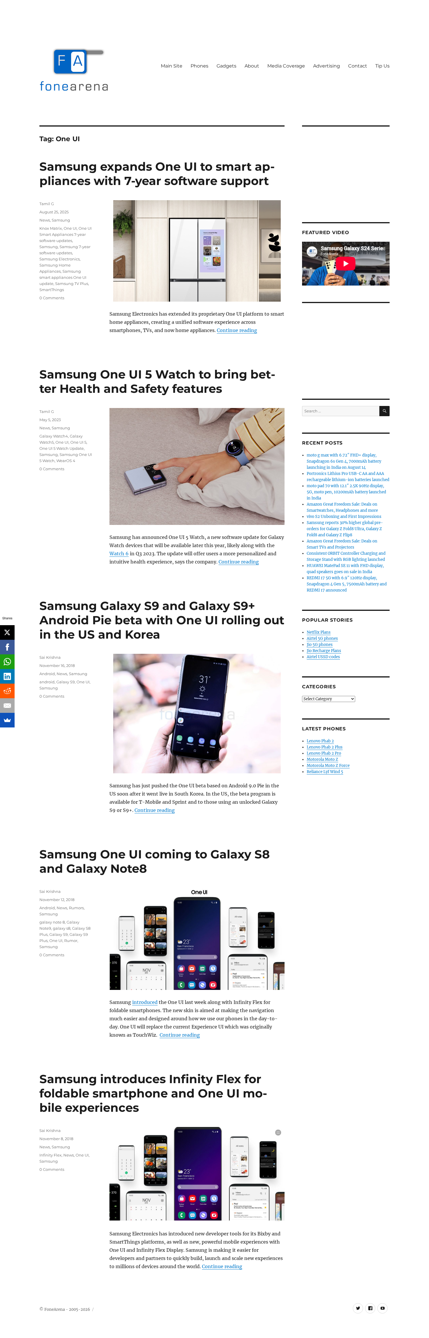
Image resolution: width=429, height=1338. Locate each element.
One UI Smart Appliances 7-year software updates (65, 234)
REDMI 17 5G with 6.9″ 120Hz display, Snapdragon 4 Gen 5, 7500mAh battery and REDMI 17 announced (347, 584)
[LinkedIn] (7, 676)
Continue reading (237, 330)
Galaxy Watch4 (53, 436)
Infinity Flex (50, 1155)
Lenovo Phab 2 (320, 741)
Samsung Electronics (59, 259)
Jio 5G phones (320, 644)
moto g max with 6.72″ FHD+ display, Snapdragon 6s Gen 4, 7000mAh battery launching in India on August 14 (344, 461)
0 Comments (51, 297)
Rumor (70, 940)
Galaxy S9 (65, 682)
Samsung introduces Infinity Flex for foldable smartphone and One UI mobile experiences (153, 1093)
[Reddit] (7, 691)
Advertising (326, 66)
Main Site (171, 66)
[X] (7, 632)
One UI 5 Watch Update (61, 448)
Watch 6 (119, 553)
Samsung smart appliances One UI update (62, 277)
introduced (145, 1002)
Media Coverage (286, 66)
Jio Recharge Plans (324, 650)
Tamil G (46, 203)
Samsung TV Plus (71, 283)
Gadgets (226, 66)
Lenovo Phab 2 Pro (324, 753)
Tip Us (382, 66)
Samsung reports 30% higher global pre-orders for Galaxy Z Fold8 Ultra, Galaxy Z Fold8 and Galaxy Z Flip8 (345, 528)
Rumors (76, 907)
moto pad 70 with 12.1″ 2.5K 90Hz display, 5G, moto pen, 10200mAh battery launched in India (346, 492)
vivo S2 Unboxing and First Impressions (344, 516)
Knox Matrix (50, 228)
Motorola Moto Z (322, 759)
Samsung (61, 220)
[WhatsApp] (7, 661)
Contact (357, 66)
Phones (199, 66)
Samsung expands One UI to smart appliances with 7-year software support (157, 173)
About (252, 66)
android (47, 682)
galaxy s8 (61, 928)
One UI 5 (78, 442)
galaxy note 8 (52, 922)
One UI (70, 228)
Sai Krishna (50, 657)
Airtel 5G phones (322, 638)
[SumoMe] (7, 720)
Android (47, 673)
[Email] (7, 705)
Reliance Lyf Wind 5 (325, 771)
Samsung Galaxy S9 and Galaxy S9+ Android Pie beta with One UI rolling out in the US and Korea (161, 620)
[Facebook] (7, 647)
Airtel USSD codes (323, 656)
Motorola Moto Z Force (328, 765)
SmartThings (51, 289)
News (44, 220)
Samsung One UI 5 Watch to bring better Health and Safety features (157, 381)
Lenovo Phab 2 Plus (325, 747)
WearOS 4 (65, 460)
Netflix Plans (319, 632)
